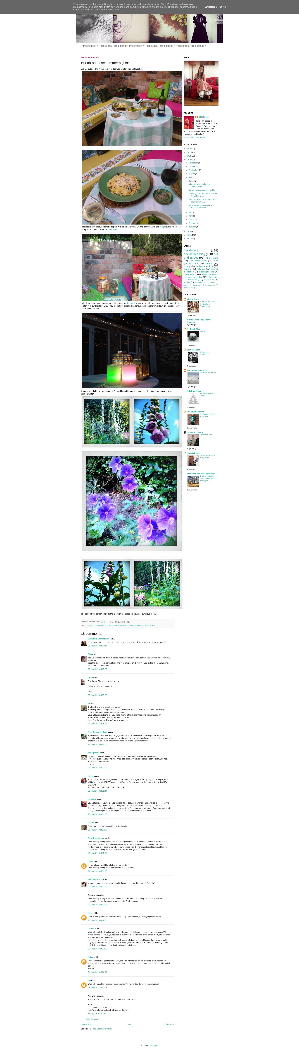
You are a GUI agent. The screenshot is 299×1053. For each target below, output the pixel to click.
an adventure (200, 282)
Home (128, 1024)
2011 (189, 235)
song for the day (195, 277)
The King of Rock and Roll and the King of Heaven (202, 195)
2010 (189, 239)
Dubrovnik (130, 303)
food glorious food (101, 625)
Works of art (209, 280)
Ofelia (90, 861)
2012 (189, 231)
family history (193, 280)
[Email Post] (111, 621)
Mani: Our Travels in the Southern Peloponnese (207, 304)
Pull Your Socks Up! (195, 412)
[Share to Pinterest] (128, 621)
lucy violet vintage (195, 432)
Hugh (162, 227)
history (187, 266)
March (192, 219)
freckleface (113, 625)
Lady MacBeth (193, 350)
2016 (189, 149)
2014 (189, 156)
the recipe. (112, 229)
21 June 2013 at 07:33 (97, 695)
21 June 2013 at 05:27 (97, 669)
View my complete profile (194, 137)
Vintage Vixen (193, 299)
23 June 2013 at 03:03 (97, 905)
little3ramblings (194, 391)
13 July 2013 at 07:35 (97, 1014)
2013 (189, 160)
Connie (91, 823)
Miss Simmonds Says (97, 732)
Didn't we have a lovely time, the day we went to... (202, 201)
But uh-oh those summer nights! (201, 190)
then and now (189, 288)
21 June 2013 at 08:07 (97, 724)
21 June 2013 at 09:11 (97, 744)
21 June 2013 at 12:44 (97, 791)
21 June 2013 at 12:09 (97, 768)
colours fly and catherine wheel (201, 474)
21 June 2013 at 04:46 (97, 646)
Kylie (90, 913)
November (193, 163)
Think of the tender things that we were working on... (207, 478)
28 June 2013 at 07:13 (97, 988)
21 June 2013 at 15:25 (97, 853)
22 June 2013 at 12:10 (97, 887)
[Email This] (116, 621)
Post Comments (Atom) (102, 1029)
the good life (210, 285)
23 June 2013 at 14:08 (97, 949)
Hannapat (92, 799)
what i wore (212, 258)
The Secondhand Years (197, 370)
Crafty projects (190, 274)
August (192, 174)
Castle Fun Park (206, 435)
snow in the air (193, 453)
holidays (201, 269)
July (191, 177)
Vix (89, 703)
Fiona (90, 654)
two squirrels (94, 753)
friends (208, 263)
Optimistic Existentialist (98, 639)
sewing (187, 282)
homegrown (196, 285)
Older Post (169, 1024)
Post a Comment (92, 1019)
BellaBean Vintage (96, 838)
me (89, 981)
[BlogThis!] (119, 621)
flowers (91, 625)
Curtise (91, 929)
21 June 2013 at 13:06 (97, 814)
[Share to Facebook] (125, 621)
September (194, 170)
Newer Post (87, 1024)
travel (186, 285)
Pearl (90, 678)
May (191, 212)
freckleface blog (194, 254)
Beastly (203, 331)
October (192, 166)
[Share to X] (122, 621)
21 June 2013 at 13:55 (97, 830)
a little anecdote (205, 266)
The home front (149, 625)
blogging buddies (206, 272)
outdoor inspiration (136, 625)
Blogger (154, 1045)
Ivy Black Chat (193, 329)
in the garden (123, 625)
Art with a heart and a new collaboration (199, 185)
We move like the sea (208, 373)
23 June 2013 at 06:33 (97, 920)
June (191, 181)
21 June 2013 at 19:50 (97, 871)
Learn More (211, 7)
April (191, 216)
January (192, 227)
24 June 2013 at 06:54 (97, 972)
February (193, 223)
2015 (189, 152)
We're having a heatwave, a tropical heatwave (200, 206)
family (212, 282)
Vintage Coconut (95, 879)
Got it (223, 7)
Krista (90, 957)
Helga (90, 776)
